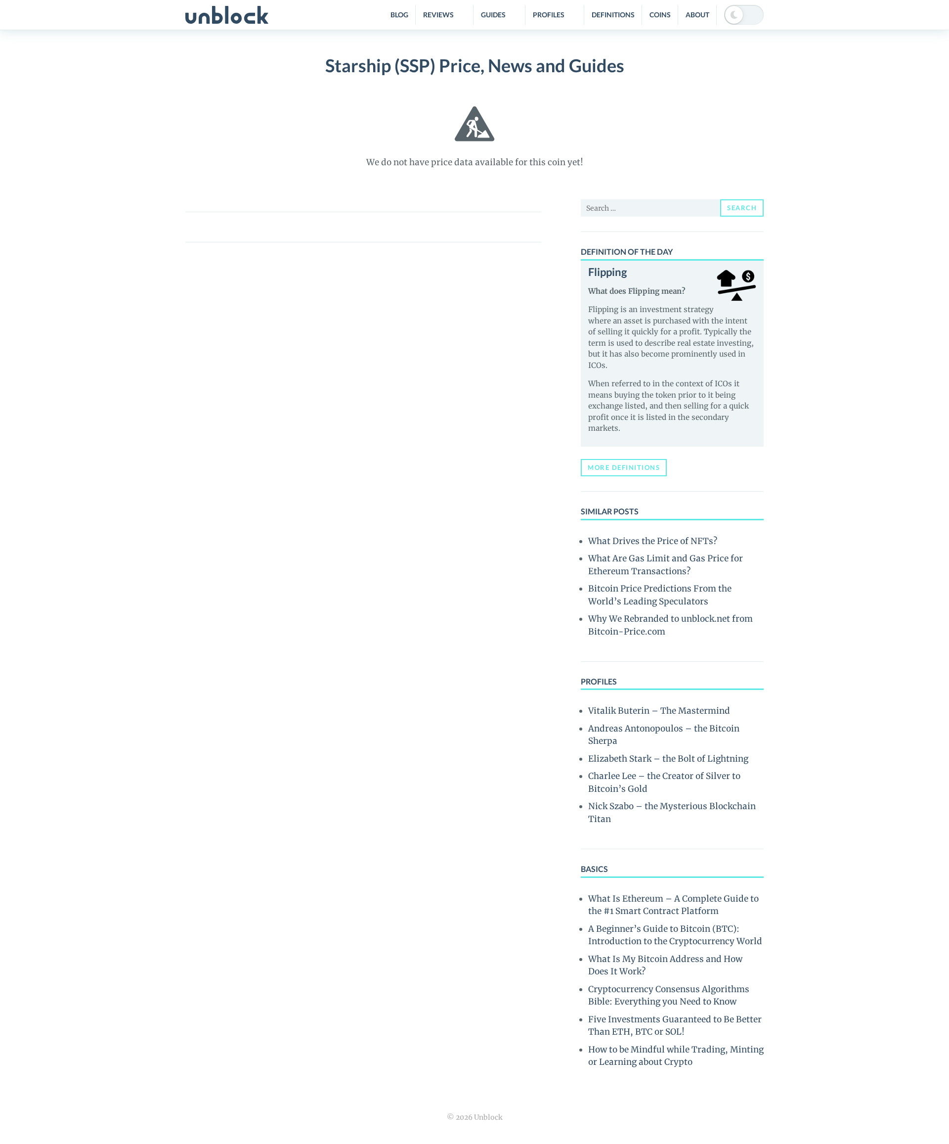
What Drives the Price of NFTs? (652, 541)
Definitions (613, 14)
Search (742, 208)
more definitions (624, 467)
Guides (493, 14)
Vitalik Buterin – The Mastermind (659, 710)
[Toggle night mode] (744, 15)
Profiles (548, 14)
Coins (660, 14)
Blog (399, 14)
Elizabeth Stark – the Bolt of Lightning (668, 758)
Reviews (438, 14)
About (697, 14)
